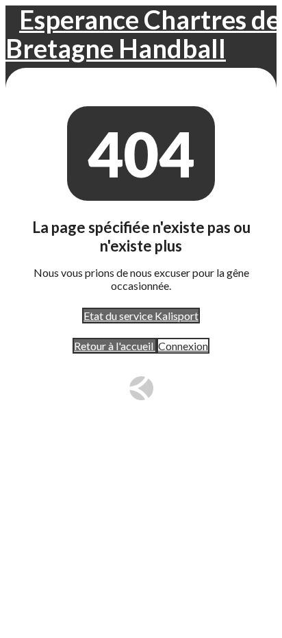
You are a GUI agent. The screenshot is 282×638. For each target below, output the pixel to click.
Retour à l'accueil (114, 345)
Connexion (183, 345)
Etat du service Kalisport (141, 315)
